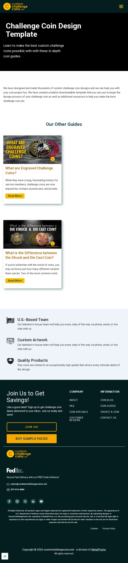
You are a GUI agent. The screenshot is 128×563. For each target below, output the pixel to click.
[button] (121, 6)
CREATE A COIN (109, 412)
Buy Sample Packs (32, 439)
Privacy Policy (109, 528)
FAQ (72, 406)
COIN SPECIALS (79, 412)
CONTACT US (108, 418)
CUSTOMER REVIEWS (76, 419)
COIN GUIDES (108, 406)
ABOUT (74, 400)
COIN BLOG (107, 400)
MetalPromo (98, 549)
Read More (15, 195)
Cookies (94, 528)
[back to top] (4, 556)
